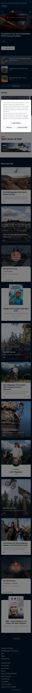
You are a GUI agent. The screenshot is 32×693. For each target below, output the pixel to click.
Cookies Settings (16, 123)
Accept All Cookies (22, 127)
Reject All (9, 127)
